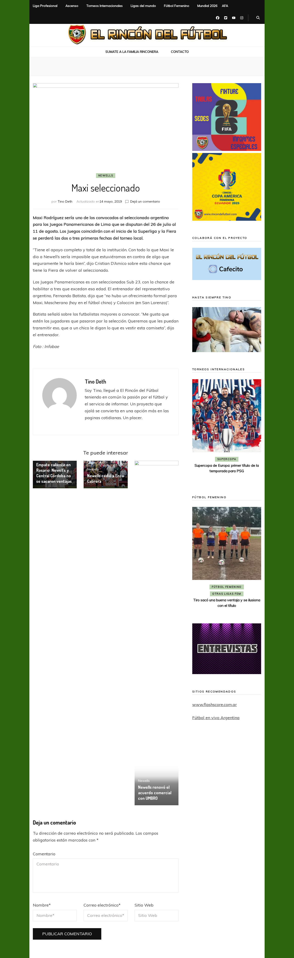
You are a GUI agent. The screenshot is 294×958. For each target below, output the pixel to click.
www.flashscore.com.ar (214, 704)
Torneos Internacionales (104, 6)
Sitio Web (144, 905)
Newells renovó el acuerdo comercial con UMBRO (154, 793)
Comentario (44, 853)
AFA (225, 6)
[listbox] (226, 430)
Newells (105, 175)
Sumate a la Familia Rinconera (131, 52)
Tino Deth (65, 201)
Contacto (180, 52)
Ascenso (71, 6)
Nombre (42, 905)
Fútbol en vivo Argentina (216, 717)
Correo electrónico (102, 905)
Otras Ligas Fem (226, 593)
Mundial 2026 (207, 6)
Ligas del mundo (143, 6)
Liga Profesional (45, 6)
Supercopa (226, 459)
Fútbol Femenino (176, 6)
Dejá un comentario (145, 201)
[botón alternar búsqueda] (258, 17)
